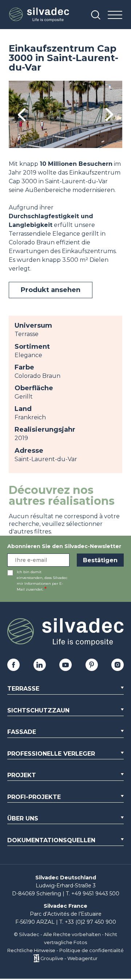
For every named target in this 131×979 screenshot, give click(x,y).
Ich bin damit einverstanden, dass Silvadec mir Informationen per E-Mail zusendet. (42, 581)
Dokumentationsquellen (51, 840)
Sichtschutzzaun (38, 710)
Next (109, 114)
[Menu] (115, 15)
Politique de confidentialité (91, 950)
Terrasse (23, 688)
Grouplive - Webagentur (69, 958)
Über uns (22, 818)
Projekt (21, 775)
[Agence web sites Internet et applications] (36, 958)
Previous (21, 114)
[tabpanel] (65, 114)
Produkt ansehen (50, 290)
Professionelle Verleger (51, 753)
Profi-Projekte (34, 797)
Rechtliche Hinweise (31, 950)
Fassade (21, 731)
